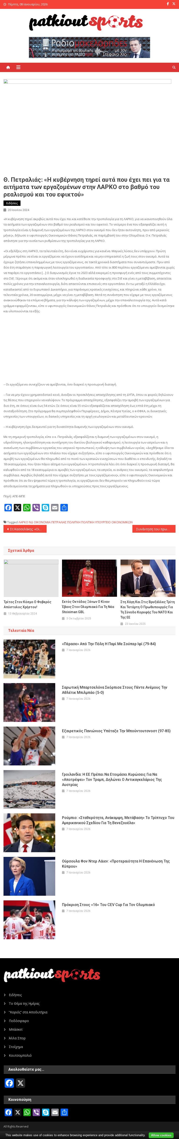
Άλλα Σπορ (17, 1038)
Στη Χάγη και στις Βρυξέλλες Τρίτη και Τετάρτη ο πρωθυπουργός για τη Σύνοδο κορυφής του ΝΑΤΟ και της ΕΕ (147, 609)
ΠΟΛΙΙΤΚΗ (73, 522)
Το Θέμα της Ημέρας (24, 1003)
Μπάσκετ (16, 1029)
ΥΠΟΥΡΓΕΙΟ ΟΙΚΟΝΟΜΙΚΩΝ (114, 522)
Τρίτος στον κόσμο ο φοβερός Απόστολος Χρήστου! (27, 604)
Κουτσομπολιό (20, 1055)
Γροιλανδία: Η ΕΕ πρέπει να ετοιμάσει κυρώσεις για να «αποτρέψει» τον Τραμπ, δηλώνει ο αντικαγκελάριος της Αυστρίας (112, 779)
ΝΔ (31, 522)
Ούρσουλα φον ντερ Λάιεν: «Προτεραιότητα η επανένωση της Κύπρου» (116, 864)
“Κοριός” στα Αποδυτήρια (28, 1012)
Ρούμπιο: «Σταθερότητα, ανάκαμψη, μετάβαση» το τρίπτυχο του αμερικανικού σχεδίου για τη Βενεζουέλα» (118, 820)
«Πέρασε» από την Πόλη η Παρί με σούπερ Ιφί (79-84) (109, 644)
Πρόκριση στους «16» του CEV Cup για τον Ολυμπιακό (108, 904)
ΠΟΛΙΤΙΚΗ (87, 522)
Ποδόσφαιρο (19, 1021)
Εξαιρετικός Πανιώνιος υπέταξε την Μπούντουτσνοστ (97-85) (116, 731)
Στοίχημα (16, 1046)
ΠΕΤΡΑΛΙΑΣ (58, 522)
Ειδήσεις (12, 203)
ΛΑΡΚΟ (23, 522)
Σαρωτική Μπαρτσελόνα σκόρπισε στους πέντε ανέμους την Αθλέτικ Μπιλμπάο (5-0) (114, 690)
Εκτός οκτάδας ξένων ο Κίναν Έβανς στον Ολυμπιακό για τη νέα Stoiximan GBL (88, 607)
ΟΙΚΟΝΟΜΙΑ (42, 522)
